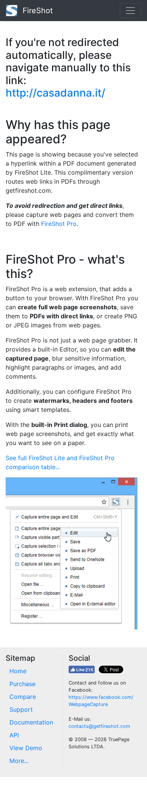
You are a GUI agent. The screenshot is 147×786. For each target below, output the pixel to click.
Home (17, 671)
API (14, 735)
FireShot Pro (59, 223)
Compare (22, 696)
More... (19, 761)
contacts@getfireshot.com (99, 726)
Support (21, 709)
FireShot (36, 10)
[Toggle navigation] (130, 10)
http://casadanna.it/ (55, 92)
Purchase (22, 684)
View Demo (25, 748)
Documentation (31, 722)
